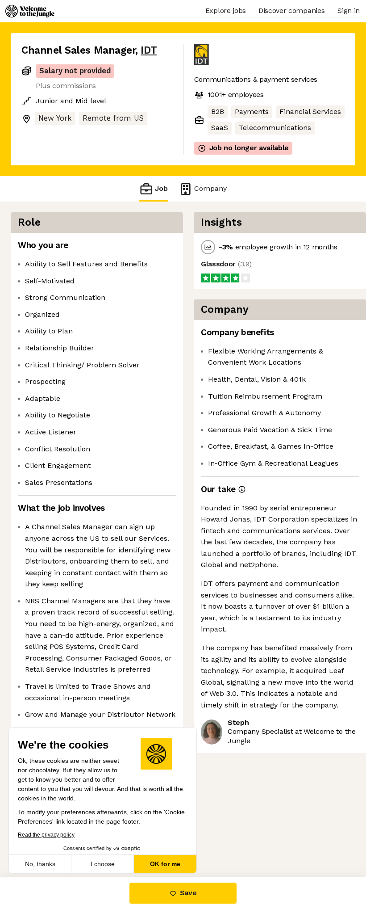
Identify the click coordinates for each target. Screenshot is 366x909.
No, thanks (40, 863)
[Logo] (29, 11)
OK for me (165, 863)
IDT (149, 50)
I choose (103, 863)
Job (161, 188)
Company (210, 188)
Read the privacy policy (46, 835)
